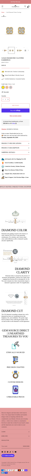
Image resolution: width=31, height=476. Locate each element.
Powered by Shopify (5, 465)
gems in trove (5, 62)
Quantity (3, 96)
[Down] (28, 50)
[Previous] (2, 2)
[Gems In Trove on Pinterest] (8, 452)
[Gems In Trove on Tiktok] (10, 452)
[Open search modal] (25, 6)
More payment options (15, 115)
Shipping (3, 129)
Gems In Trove (13, 462)
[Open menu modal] (2, 6)
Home (2, 12)
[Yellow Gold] (3, 87)
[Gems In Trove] (15, 6)
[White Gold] (10, 87)
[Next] (28, 2)
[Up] (2, 50)
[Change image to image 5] (26, 50)
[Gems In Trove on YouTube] (16, 452)
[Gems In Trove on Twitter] (13, 452)
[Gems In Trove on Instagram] (5, 452)
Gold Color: (8, 84)
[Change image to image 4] (19, 50)
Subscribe (26, 446)
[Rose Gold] (6, 87)
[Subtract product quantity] (3, 99)
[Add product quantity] (8, 99)
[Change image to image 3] (11, 50)
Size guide (6, 92)
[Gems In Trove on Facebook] (2, 452)
